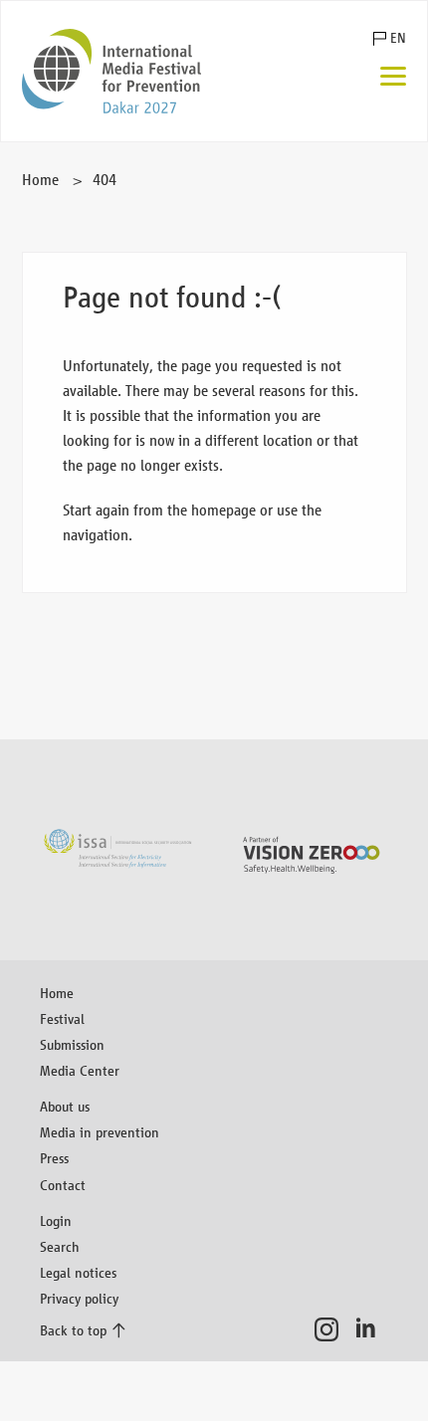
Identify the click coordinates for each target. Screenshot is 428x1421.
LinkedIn (371, 1329)
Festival (62, 1018)
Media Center (79, 1070)
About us (65, 1106)
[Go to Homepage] (111, 71)
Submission (72, 1044)
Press (54, 1157)
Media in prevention (99, 1131)
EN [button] (397, 38)
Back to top (73, 1329)
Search (60, 1246)
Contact (63, 1184)
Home (40, 179)
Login (56, 1220)
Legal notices (78, 1272)
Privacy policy (79, 1298)
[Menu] (393, 78)
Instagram (332, 1329)
